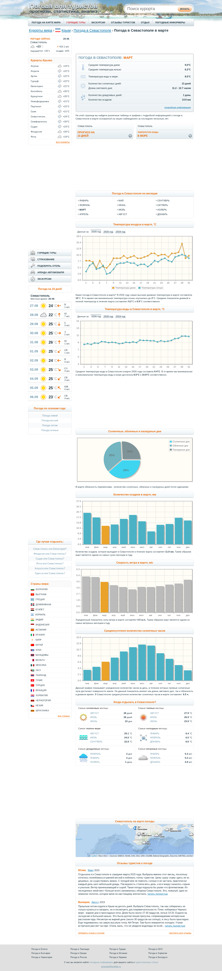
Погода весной (50, 420)
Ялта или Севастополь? (49, 563)
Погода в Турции (117, 949)
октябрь (162, 205)
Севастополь (38, 116)
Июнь (93, 721)
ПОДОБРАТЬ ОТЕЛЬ (48, 266)
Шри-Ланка (42, 710)
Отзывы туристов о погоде (134, 863)
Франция (41, 690)
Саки (33, 111)
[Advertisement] (135, 43)
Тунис (39, 680)
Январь (154, 733)
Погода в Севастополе (92, 30)
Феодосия (36, 131)
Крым (66, 30)
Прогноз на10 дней (86, 134)
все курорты (63, 142)
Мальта (40, 660)
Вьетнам (41, 594)
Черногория (43, 700)
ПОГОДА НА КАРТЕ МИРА (46, 22)
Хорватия (42, 695)
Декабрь (155, 741)
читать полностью (157, 893)
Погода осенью (49, 430)
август (122, 214)
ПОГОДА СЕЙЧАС (40, 38)
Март (91, 870)
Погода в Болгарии (40, 953)
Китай (39, 645)
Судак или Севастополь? (50, 558)
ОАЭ (38, 670)
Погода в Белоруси (157, 957)
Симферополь (39, 121)
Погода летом (50, 425)
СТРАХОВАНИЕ (45, 259)
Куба (38, 650)
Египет (40, 609)
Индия (39, 619)
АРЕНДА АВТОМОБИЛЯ (50, 272)
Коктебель (36, 91)
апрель (83, 214)
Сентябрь (96, 741)
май (121, 200)
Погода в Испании (118, 953)
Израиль (40, 614)
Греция (40, 599)
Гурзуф (35, 81)
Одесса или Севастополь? (50, 573)
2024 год (120, 231)
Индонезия (42, 624)
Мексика (41, 665)
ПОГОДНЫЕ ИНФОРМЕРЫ (170, 22)
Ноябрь (95, 762)
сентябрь (163, 200)
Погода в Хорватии (157, 953)
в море (147, 134)
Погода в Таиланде (79, 949)
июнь (121, 205)
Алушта (35, 71)
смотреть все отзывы (180, 933)
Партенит (36, 106)
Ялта (33, 136)
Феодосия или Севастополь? (50, 553)
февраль (84, 205)
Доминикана (43, 604)
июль (121, 209)
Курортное (37, 96)
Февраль (155, 737)
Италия (40, 635)
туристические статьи (146, 962)
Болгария (42, 589)
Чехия (39, 705)
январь (84, 200)
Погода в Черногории (41, 957)
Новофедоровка (40, 101)
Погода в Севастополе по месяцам (134, 193)
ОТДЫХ (145, 22)
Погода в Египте (39, 949)
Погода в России (78, 957)
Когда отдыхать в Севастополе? (135, 702)
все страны (64, 716)
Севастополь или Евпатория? (49, 548)
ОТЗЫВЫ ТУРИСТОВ (123, 22)
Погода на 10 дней (50, 289)
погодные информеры (101, 962)
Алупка (35, 66)
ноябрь (162, 209)
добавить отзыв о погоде (91, 933)
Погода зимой (50, 415)
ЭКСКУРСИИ (98, 22)
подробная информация (177, 107)
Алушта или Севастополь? (50, 568)
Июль (93, 717)
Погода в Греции (78, 953)
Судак (34, 126)
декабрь (162, 214)
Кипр (38, 640)
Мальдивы (42, 655)
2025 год (108, 231)
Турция (40, 685)
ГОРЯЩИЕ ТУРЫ (75, 22)
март (82, 209)
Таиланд (41, 675)
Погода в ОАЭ (155, 949)
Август (94, 713)
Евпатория (37, 86)
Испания (41, 630)
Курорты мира (40, 30)
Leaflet (94, 855)
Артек (34, 76)
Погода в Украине (118, 957)
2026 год (96, 231)
